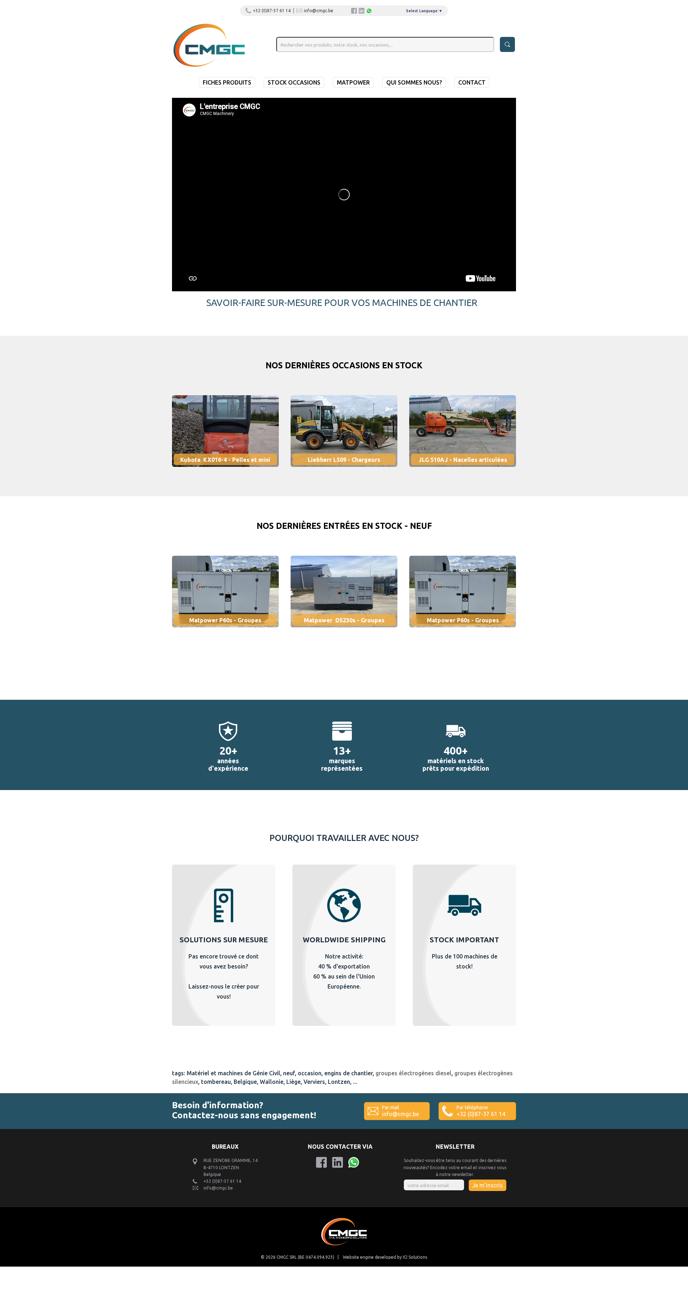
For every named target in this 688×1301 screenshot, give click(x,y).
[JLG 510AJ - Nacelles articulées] (462, 471)
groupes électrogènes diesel (414, 1073)
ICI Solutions (415, 1257)
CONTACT (472, 82)
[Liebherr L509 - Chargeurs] (350, 471)
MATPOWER (353, 82)
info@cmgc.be (318, 10)
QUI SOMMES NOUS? (414, 82)
